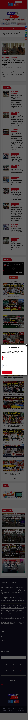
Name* (4, 355)
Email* (4, 363)
